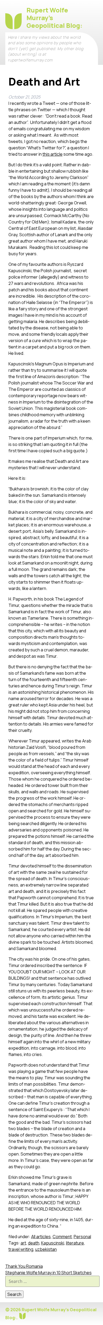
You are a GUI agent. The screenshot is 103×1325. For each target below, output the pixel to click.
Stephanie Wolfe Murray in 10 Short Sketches (48, 1272)
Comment (62, 1236)
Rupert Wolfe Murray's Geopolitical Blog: (54, 17)
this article (53, 154)
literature (75, 1243)
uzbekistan (46, 1249)
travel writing (20, 1249)
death (33, 1243)
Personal (82, 1236)
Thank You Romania (24, 1266)
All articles (41, 1236)
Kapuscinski (52, 1243)
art (23, 1243)
